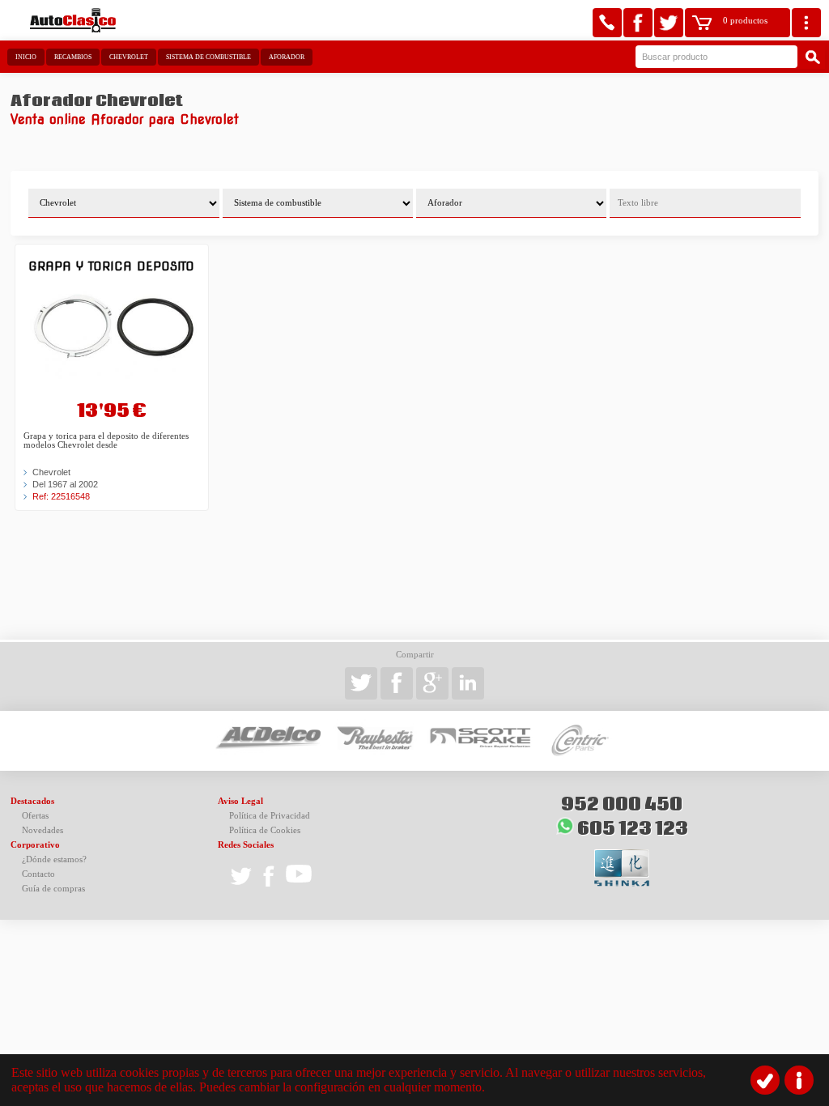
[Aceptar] (765, 1080)
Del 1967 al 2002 (65, 484)
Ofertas (35, 815)
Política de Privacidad (269, 815)
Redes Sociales (246, 844)
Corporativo (35, 844)
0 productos (745, 20)
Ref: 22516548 (61, 496)
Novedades (42, 830)
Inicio (25, 57)
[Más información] (799, 1080)
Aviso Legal (240, 801)
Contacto (38, 874)
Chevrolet (128, 57)
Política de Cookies (264, 830)
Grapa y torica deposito (111, 266)
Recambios (72, 57)
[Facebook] (638, 22)
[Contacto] (607, 22)
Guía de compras (53, 888)
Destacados (32, 801)
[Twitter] (668, 22)
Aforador (286, 57)
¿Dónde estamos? (54, 859)
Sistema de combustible (208, 57)
